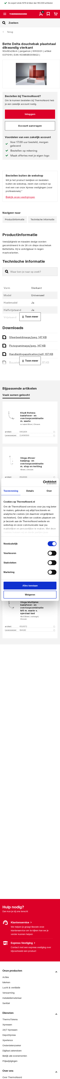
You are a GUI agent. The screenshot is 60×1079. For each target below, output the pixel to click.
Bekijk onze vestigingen (20, 196)
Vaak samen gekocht (16, 394)
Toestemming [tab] (11, 491)
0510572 (23, 626)
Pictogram (27, 345)
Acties (5, 977)
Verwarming (8, 992)
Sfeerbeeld (28, 337)
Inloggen (30, 114)
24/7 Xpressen (9, 1029)
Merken (6, 982)
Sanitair (6, 1003)
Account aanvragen (30, 125)
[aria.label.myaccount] (41, 14)
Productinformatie (14, 219)
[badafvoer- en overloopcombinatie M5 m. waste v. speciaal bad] (30, 610)
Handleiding (31, 354)
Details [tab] (30, 491)
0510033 (23, 477)
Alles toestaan (30, 585)
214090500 (24, 435)
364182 (23, 630)
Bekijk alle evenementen (14, 1056)
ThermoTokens (10, 1019)
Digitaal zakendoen (12, 1050)
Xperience (7, 1040)
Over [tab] (49, 491)
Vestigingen (8, 943)
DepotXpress (9, 1035)
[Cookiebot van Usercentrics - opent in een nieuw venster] (43, 482)
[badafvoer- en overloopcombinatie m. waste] (30, 418)
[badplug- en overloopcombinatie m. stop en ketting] (30, 463)
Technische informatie (42, 219)
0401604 (23, 432)
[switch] (52, 553)
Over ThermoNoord (12, 1077)
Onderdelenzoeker (11, 1045)
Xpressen (7, 1024)
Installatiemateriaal (11, 998)
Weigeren (30, 594)
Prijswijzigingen (9, 1061)
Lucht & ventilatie (11, 987)
